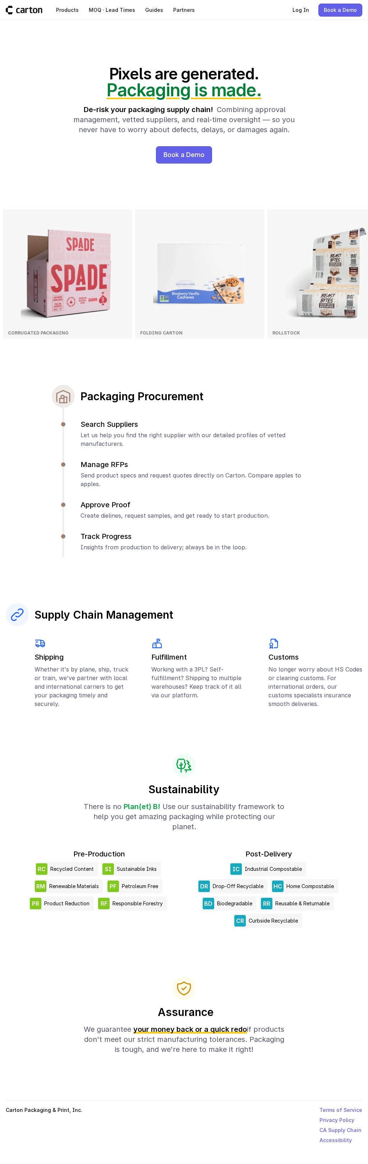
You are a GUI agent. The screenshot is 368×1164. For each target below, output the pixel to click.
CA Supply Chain (340, 1130)
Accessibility (335, 1140)
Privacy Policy (336, 1120)
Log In (301, 10)
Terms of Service (340, 1110)
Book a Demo (340, 10)
